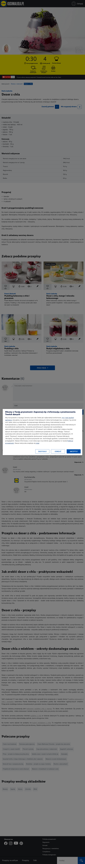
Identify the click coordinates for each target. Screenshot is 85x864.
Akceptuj (74, 451)
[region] (42, 432)
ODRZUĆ (58, 451)
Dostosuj (42, 451)
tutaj (37, 443)
